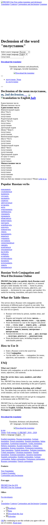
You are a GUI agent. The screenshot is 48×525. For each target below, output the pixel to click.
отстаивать (5, 241)
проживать (5, 216)
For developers (7, 497)
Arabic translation (35, 443)
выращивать (6, 234)
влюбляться (6, 247)
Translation (5, 4)
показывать (6, 189)
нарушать (5, 223)
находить (5, 227)
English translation (8, 439)
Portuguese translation (33, 448)
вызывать (5, 261)
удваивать (5, 238)
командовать (6, 221)
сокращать (5, 214)
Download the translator (11, 62)
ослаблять (5, 256)
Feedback (12, 508)
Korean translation (17, 448)
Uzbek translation (8, 452)
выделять (5, 252)
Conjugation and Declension (12, 475)
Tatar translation (7, 450)
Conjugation (28, 4)
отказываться (6, 249)
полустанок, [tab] (13, 80)
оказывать (5, 198)
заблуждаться (6, 203)
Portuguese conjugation (35, 459)
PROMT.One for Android (11, 487)
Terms (3, 432)
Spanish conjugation (9, 457)
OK (2, 521)
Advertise (12, 516)
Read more (17, 523)
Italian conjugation (18, 459)
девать (3, 232)
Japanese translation (34, 455)
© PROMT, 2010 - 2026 (27, 432)
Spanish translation (32, 441)
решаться (5, 236)
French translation (17, 441)
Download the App (15, 514)
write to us (42, 179)
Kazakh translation (24, 446)
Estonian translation (17, 455)
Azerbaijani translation (18, 443)
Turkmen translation (37, 450)
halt (33, 97)
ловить (4, 265)
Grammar (43, 4)
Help (10, 511)
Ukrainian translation (24, 452)
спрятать (4, 200)
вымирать (5, 194)
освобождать (6, 225)
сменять (4, 245)
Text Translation (7, 471)
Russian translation (23, 439)
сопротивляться (7, 243)
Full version (11, 432)
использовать (6, 263)
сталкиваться (6, 192)
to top (3, 430)
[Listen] (25, 94)
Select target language (10, 54)
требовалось (6, 212)
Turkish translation (21, 450)
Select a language (8, 435)
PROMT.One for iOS (9, 485)
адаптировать (6, 209)
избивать (4, 254)
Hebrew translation (8, 446)
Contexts (13, 4)
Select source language (10, 52)
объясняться (6, 218)
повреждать (6, 229)
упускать (4, 196)
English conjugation (25, 457)
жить (3, 207)
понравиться (6, 267)
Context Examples (8, 473)
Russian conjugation (9, 461)
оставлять (5, 205)
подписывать (6, 258)
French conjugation (25, 461)
